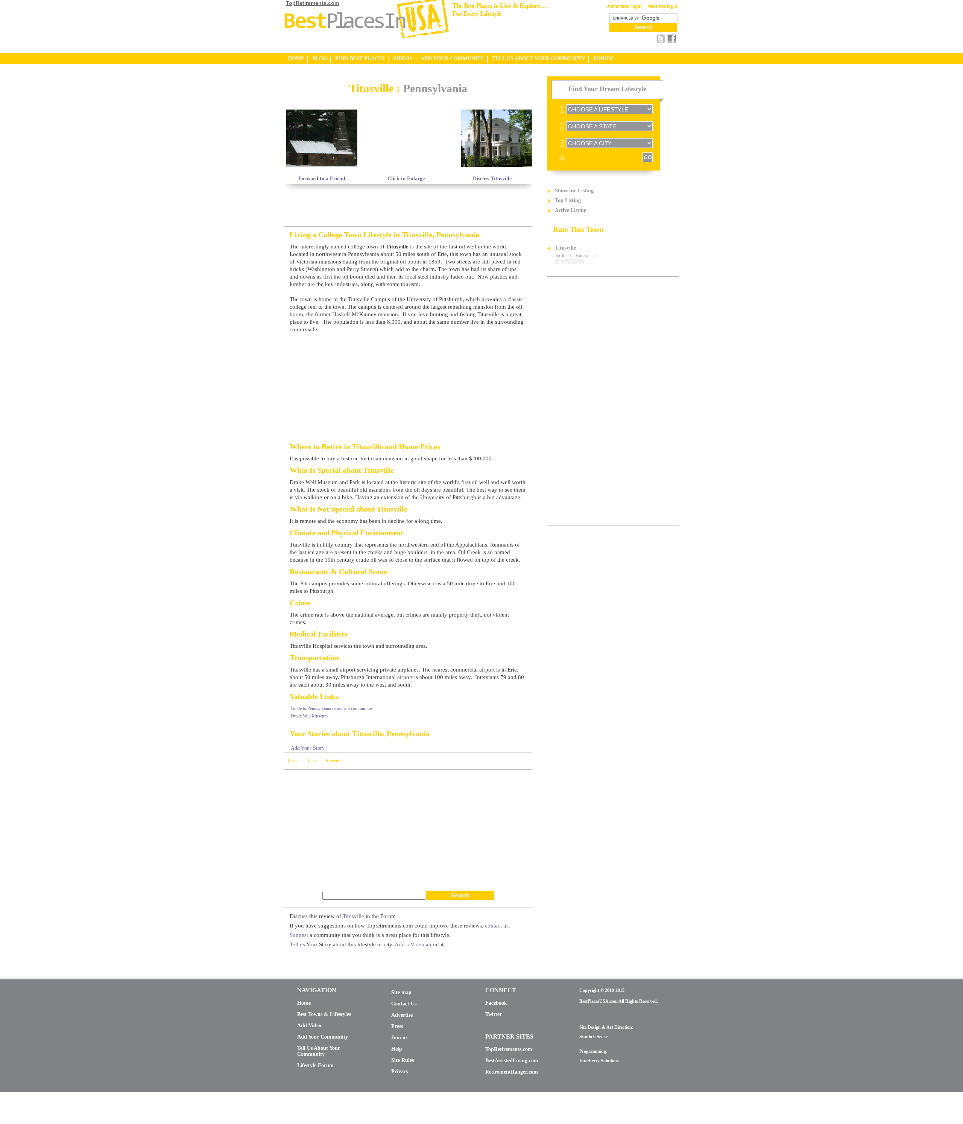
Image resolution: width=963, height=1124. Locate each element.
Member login (662, 6)
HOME (296, 58)
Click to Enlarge (406, 178)
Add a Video (409, 944)
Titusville (353, 916)
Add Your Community (322, 1037)
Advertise (402, 1015)
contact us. (497, 926)
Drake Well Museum (309, 716)
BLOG (319, 58)
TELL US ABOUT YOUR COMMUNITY (538, 58)
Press (397, 1026)
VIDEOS (403, 58)
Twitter (493, 1014)
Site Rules (402, 1060)
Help (396, 1049)
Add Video (309, 1025)
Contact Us (403, 1004)
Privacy (400, 1071)
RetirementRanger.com (511, 1072)
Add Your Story (308, 748)
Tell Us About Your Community (318, 1051)
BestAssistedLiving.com (511, 1060)
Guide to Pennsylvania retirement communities (332, 708)
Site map (401, 992)
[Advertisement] (372, 79)
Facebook (496, 1003)
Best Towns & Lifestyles (324, 1014)
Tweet (292, 760)
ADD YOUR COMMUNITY (452, 58)
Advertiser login (624, 6)
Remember (335, 760)
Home (304, 1003)
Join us (399, 1037)
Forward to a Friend (321, 178)
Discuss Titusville (492, 178)
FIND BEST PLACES (360, 58)
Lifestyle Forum (315, 1065)
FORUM (603, 58)
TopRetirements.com (312, 3)
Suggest (299, 935)
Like (312, 760)
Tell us (297, 944)
